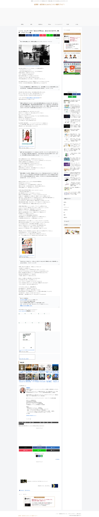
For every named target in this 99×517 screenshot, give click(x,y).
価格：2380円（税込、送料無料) (24, 358)
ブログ (46, 422)
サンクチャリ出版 (23, 299)
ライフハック (66, 207)
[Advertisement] (49, 15)
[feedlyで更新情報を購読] (30, 419)
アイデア (49, 422)
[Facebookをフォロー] (28, 419)
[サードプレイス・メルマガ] (72, 54)
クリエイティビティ (55, 422)
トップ (57, 513)
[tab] (21, 490)
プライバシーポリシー (71, 513)
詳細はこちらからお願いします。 (26, 305)
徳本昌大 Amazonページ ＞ (31, 415)
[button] (56, 35)
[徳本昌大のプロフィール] (72, 230)
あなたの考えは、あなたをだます (33, 97)
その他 (42, 422)
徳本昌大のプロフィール (63, 513)
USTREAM (24, 425)
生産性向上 (27, 422)
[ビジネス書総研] (72, 67)
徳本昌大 (28, 387)
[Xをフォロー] (27, 419)
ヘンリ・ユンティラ (30, 425)
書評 (24, 422)
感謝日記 (65, 217)
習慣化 (21, 422)
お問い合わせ (79, 513)
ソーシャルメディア (37, 422)
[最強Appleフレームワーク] (39, 502)
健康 (64, 214)
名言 (31, 422)
